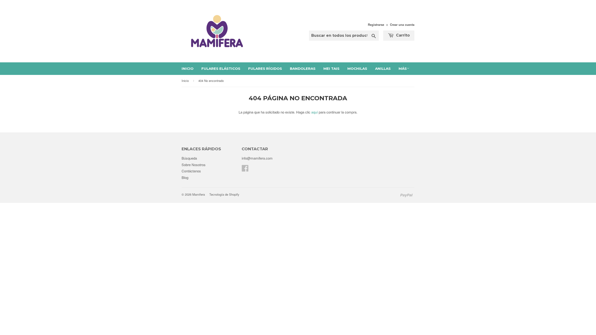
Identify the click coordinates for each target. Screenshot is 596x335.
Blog (185, 177)
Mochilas (357, 68)
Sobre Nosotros (194, 164)
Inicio (187, 68)
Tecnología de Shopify (224, 194)
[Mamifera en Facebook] (245, 169)
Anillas (383, 68)
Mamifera (198, 194)
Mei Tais (331, 68)
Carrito (402, 35)
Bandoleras (302, 68)
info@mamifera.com (257, 158)
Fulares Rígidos (265, 68)
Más (403, 68)
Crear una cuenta (402, 25)
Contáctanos (191, 170)
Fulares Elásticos (220, 68)
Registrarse (376, 25)
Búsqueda (189, 158)
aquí (314, 112)
